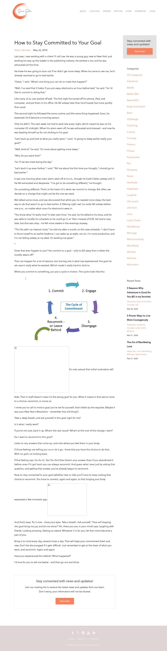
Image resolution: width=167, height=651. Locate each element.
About (83, 11)
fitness (130, 150)
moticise (131, 258)
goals (17, 50)
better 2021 (133, 93)
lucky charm (134, 220)
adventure (132, 81)
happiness (132, 188)
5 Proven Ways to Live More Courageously (138, 317)
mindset (26, 50)
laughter (131, 194)
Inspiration (140, 11)
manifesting (133, 226)
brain (129, 112)
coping (131, 131)
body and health (136, 106)
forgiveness (133, 157)
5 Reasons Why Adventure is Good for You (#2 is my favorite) (139, 292)
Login (152, 11)
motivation (133, 264)
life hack (132, 207)
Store (129, 11)
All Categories (134, 74)
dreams (131, 144)
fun (129, 163)
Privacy (81, 639)
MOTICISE (118, 11)
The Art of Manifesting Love (139, 344)
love (129, 214)
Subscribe (65, 601)
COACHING (95, 11)
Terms (71, 639)
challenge (132, 119)
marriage (132, 232)
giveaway (132, 169)
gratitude (132, 182)
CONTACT (94, 639)
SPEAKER (107, 11)
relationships (141, 354)
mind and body (135, 239)
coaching (132, 125)
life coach (132, 201)
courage (131, 138)
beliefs (130, 87)
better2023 (133, 100)
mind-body (133, 245)
